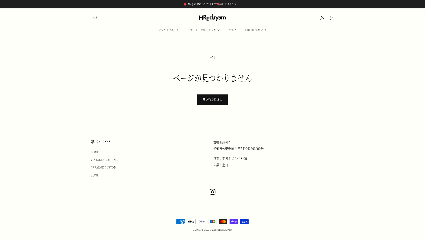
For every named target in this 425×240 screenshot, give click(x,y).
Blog (94, 175)
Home (95, 152)
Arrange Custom (103, 167)
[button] (95, 18)
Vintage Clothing (104, 159)
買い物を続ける (212, 99)
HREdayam (206, 230)
